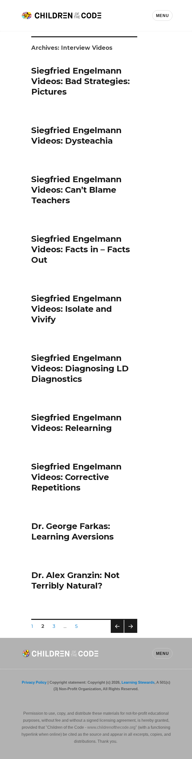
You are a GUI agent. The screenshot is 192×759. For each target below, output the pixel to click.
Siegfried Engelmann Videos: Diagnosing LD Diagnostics (80, 368)
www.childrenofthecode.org (111, 727)
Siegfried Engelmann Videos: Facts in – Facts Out (80, 249)
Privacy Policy (34, 682)
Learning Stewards (138, 682)
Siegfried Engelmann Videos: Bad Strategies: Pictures (80, 81)
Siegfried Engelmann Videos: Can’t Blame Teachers (76, 189)
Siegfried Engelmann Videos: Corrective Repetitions (76, 476)
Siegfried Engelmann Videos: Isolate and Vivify (76, 308)
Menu (162, 16)
